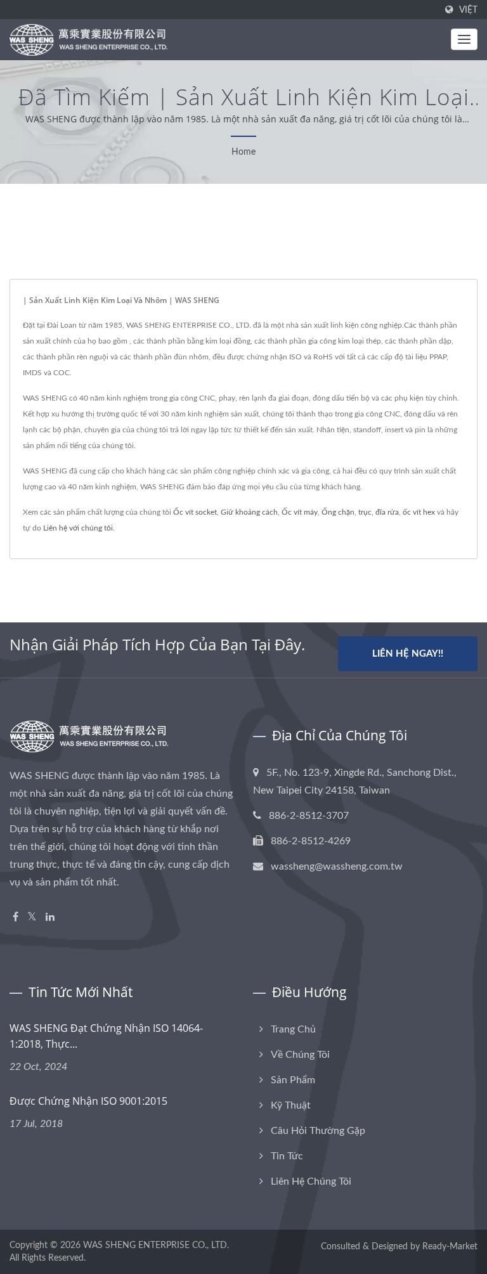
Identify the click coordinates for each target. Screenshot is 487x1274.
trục (365, 512)
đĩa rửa (387, 512)
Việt (468, 10)
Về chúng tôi (300, 1055)
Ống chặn (337, 512)
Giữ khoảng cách (249, 512)
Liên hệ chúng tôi (311, 1181)
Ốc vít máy (300, 512)
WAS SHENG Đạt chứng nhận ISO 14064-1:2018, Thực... (106, 1036)
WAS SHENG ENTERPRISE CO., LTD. (156, 1245)
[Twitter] (32, 917)
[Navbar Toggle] (464, 39)
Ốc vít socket (195, 512)
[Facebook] (15, 917)
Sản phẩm (293, 1080)
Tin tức (287, 1156)
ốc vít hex (419, 512)
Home (243, 152)
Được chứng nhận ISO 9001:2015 (88, 1101)
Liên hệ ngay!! (407, 654)
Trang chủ (293, 1029)
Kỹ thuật (291, 1105)
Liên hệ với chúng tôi (78, 528)
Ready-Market (449, 1246)
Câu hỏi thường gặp (318, 1131)
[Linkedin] (50, 917)
